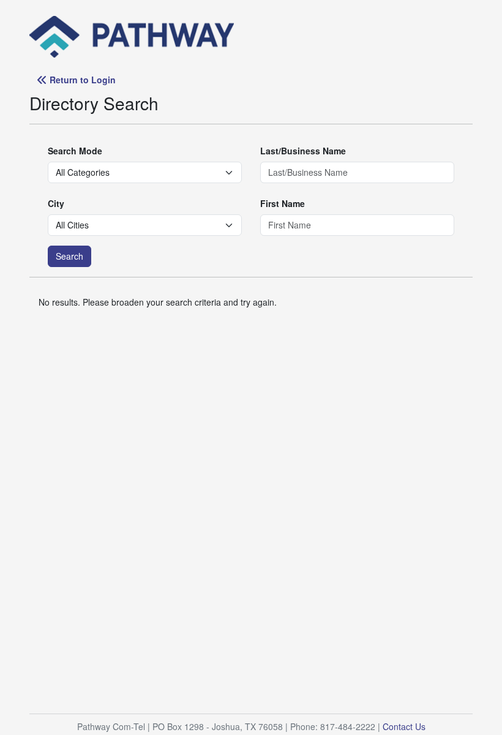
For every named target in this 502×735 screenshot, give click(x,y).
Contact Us (404, 726)
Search (69, 256)
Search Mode (75, 151)
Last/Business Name (303, 151)
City (56, 203)
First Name (282, 203)
